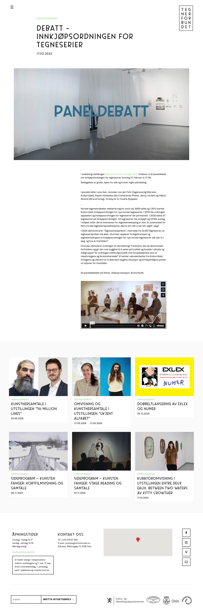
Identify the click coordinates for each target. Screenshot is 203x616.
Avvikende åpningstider (23, 552)
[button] (12, 7)
